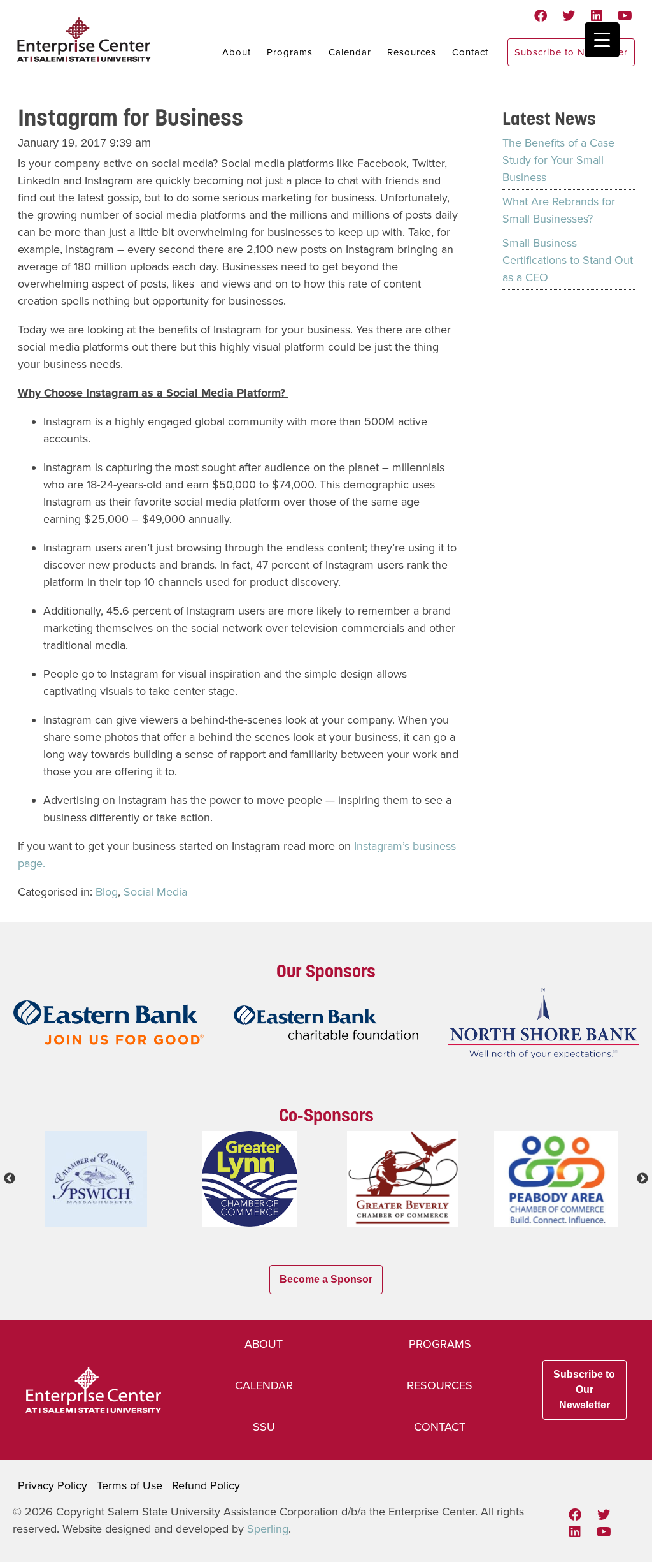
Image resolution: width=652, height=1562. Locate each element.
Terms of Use (129, 1485)
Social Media (155, 892)
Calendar (350, 52)
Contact (470, 52)
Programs (290, 52)
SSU (264, 1427)
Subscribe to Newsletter (571, 52)
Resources (411, 52)
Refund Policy (206, 1485)
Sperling (267, 1529)
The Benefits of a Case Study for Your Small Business (558, 160)
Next (642, 1178)
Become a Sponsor (326, 1279)
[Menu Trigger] (602, 39)
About (236, 52)
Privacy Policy (52, 1485)
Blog (107, 892)
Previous (9, 1178)
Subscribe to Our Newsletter (584, 1389)
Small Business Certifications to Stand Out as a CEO (567, 260)
